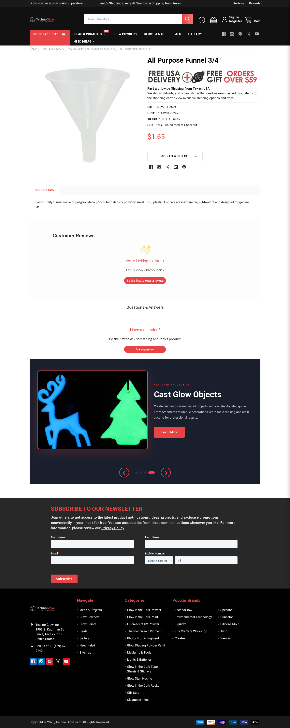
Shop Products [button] (46, 34)
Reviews (238, 3)
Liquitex (180, 624)
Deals (176, 34)
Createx (180, 638)
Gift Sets (133, 693)
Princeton (227, 617)
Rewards (254, 3)
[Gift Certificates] (214, 20)
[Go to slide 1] (136, 472)
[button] (202, 76)
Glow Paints (154, 34)
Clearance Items (138, 700)
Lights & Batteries (139, 659)
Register (235, 21)
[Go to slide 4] (151, 472)
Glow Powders (124, 34)
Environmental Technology (193, 617)
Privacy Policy (112, 528)
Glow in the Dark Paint (142, 617)
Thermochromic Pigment (144, 631)
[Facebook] (223, 33)
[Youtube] (256, 33)
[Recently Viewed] (202, 20)
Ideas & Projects (88, 34)
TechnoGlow (183, 610)
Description (44, 190)
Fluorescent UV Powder (143, 624)
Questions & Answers (145, 307)
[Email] (159, 166)
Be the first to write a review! (145, 280)
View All (225, 638)
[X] (248, 33)
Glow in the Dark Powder (144, 610)
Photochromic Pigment (143, 638)
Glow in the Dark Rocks (143, 685)
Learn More (169, 432)
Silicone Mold (229, 624)
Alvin (223, 631)
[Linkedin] (175, 166)
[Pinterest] (240, 33)
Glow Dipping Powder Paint (146, 645)
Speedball (227, 610)
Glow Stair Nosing (139, 678)
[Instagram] (232, 33)
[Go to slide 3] (145, 472)
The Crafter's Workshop (191, 631)
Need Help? (82, 41)
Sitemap (85, 652)
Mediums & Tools (139, 652)
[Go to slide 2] (141, 472)
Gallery (195, 34)
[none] (87, 111)
